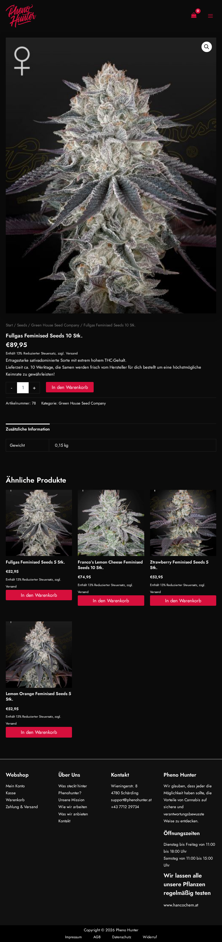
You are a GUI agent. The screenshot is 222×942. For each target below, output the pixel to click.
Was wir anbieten (73, 814)
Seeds (22, 325)
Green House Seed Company (55, 325)
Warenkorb (15, 800)
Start (9, 325)
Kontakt (64, 821)
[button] (206, 47)
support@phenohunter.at (131, 800)
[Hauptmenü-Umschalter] (210, 16)
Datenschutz (121, 937)
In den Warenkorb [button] (39, 595)
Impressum (73, 937)
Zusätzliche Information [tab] (28, 429)
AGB (97, 937)
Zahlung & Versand (22, 807)
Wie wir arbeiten (72, 807)
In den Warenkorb (70, 387)
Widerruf (150, 937)
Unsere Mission (71, 800)
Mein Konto (15, 786)
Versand (72, 353)
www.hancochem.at (181, 905)
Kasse (11, 793)
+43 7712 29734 (125, 807)
